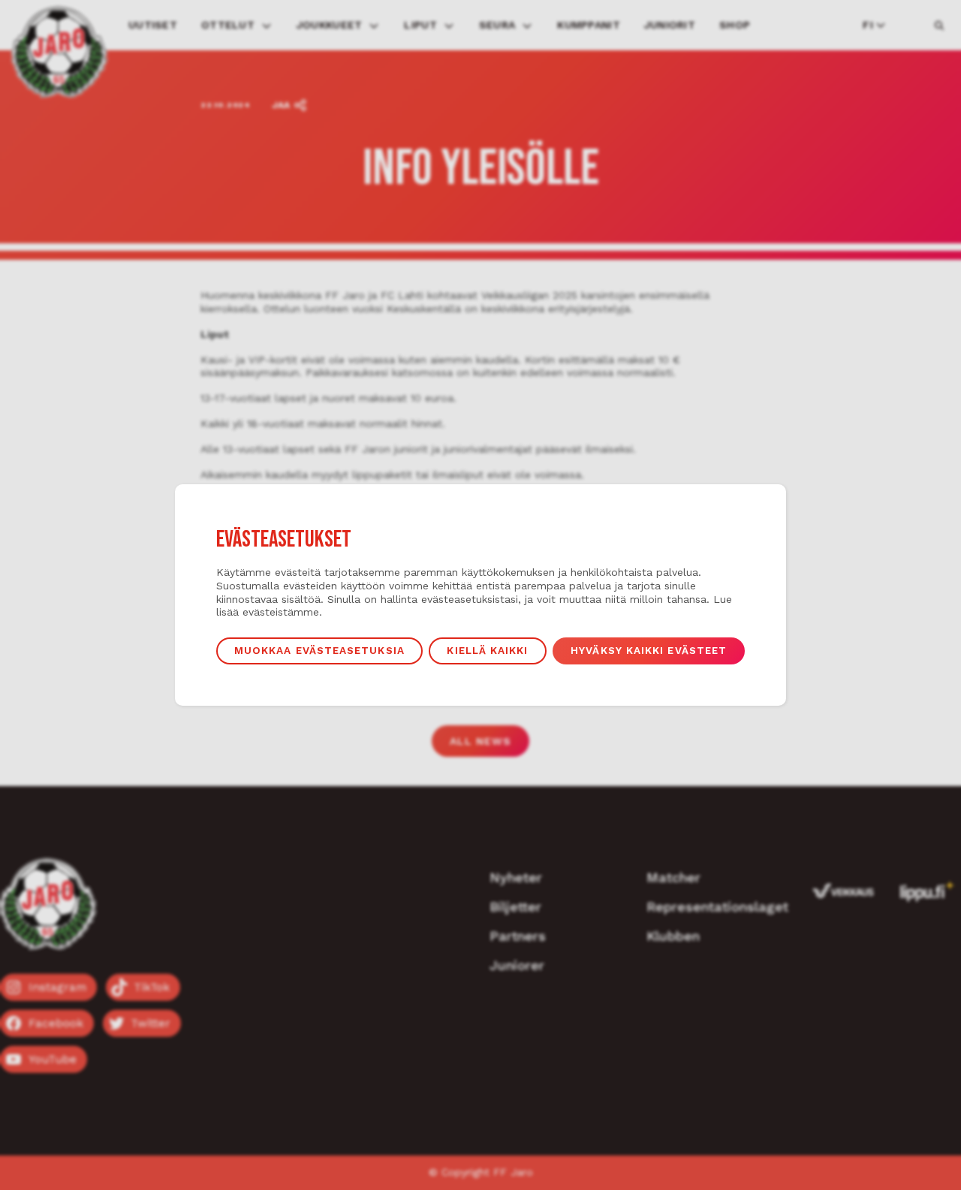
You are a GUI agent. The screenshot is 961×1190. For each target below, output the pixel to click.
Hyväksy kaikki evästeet (649, 650)
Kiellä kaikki (487, 650)
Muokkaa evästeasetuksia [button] (319, 650)
